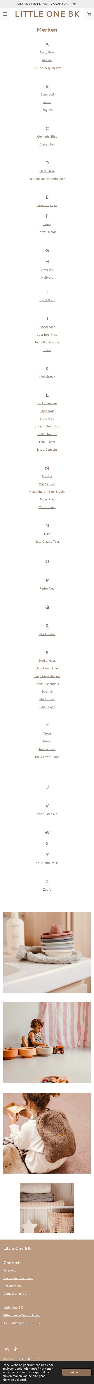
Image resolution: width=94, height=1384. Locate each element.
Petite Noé (47, 588)
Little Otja (47, 418)
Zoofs (47, 889)
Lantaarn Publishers (47, 426)
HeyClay (47, 270)
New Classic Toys (47, 541)
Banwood (47, 94)
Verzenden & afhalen (18, 1278)
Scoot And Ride (47, 668)
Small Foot (47, 707)
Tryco (47, 733)
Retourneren (12, 1286)
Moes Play (47, 499)
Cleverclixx (47, 144)
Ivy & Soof (47, 300)
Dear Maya (47, 171)
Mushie (47, 476)
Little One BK (47, 434)
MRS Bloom (47, 507)
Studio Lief (47, 699)
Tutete (47, 741)
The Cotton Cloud (47, 757)
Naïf (47, 534)
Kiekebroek (47, 376)
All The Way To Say (47, 68)
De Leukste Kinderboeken (47, 178)
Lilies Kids (47, 411)
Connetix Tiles (47, 136)
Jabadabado (47, 327)
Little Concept (47, 449)
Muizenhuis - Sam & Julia (47, 491)
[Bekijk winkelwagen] (89, 14)
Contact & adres (14, 1293)
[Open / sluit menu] (5, 14)
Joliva (47, 350)
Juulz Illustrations (47, 342)
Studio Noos (47, 660)
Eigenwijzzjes (47, 205)
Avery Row (47, 52)
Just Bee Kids (47, 334)
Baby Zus (47, 110)
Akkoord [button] (76, 1372)
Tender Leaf (47, 749)
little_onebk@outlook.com (21, 1315)
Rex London (47, 634)
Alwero (47, 60)
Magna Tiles (47, 484)
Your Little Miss (47, 863)
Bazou (47, 102)
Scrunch (47, 691)
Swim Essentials (47, 684)
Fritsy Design (47, 232)
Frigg (47, 224)
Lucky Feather (47, 403)
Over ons (9, 1270)
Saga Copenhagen (47, 676)
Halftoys (47, 277)
